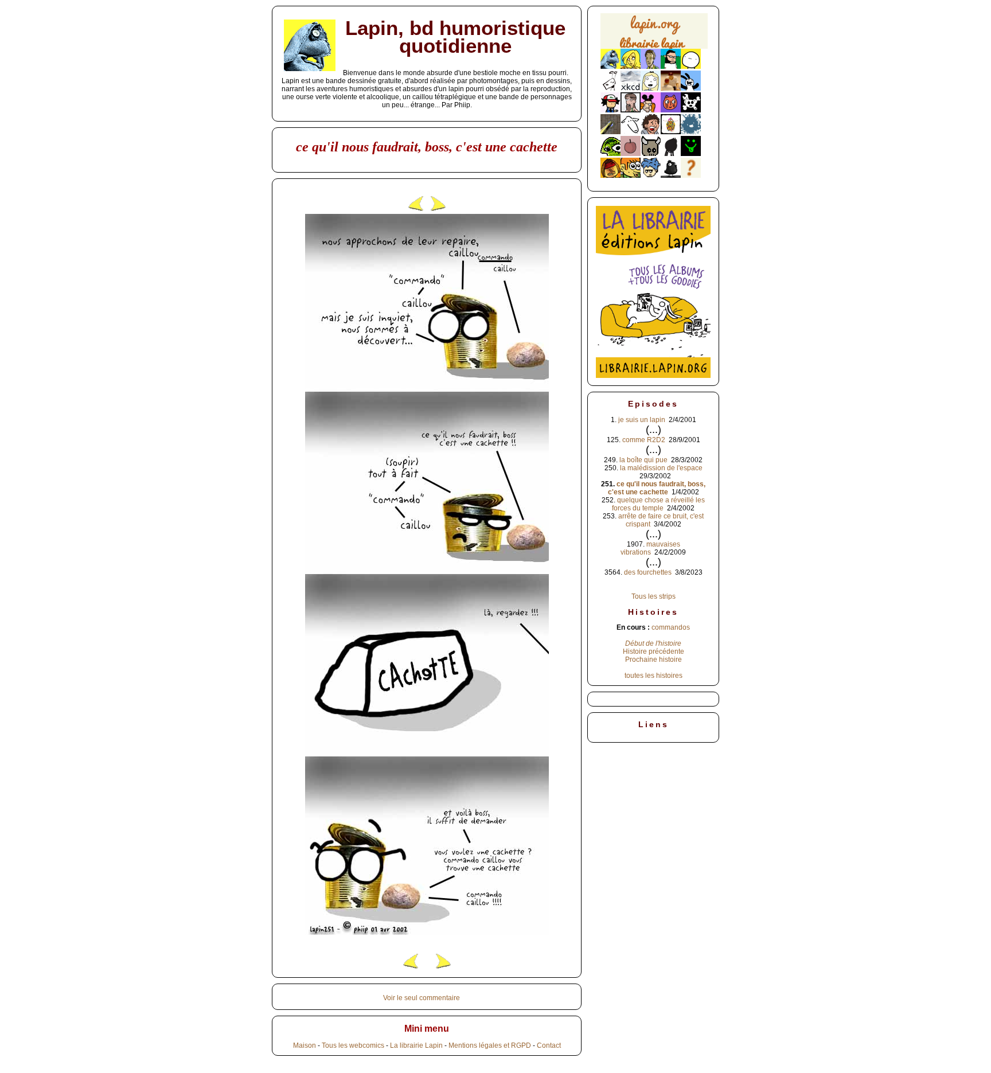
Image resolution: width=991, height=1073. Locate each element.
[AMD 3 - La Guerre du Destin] (651, 154)
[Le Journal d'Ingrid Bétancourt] (610, 175)
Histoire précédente (653, 651)
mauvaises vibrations (650, 548)
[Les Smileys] (691, 154)
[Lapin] (610, 67)
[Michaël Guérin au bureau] (671, 154)
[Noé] (610, 132)
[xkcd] (631, 88)
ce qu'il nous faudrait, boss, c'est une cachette (657, 488)
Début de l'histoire (653, 643)
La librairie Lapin (416, 1045)
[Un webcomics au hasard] (691, 175)
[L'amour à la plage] (671, 132)
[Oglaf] (631, 67)
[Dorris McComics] (671, 110)
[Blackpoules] (671, 175)
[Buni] (691, 88)
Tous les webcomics (353, 1045)
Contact (549, 1045)
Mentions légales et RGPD (489, 1045)
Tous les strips (653, 596)
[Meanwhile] (691, 132)
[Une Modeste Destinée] (651, 175)
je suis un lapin (641, 420)
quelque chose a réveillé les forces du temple (658, 504)
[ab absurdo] (691, 67)
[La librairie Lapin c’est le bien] (653, 376)
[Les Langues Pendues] (610, 154)
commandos (670, 627)
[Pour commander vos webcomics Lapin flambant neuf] (654, 47)
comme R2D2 (643, 440)
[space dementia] (691, 110)
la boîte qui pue (643, 460)
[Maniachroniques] (631, 175)
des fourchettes (648, 572)
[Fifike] (610, 88)
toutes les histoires (653, 676)
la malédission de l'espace (661, 468)
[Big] (671, 88)
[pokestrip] (610, 110)
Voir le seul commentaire (421, 998)
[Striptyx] (651, 132)
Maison (304, 1045)
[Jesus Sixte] (631, 110)
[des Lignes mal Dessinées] (651, 88)
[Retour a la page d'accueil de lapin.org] (654, 35)
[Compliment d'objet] (631, 154)
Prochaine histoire (653, 659)
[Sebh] (671, 67)
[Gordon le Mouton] (631, 132)
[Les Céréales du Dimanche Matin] (651, 67)
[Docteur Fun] (651, 110)
